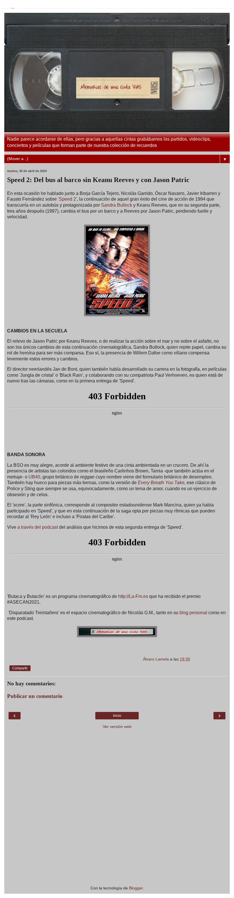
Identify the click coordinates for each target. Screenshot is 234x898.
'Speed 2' (67, 199)
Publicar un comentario (34, 696)
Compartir (20, 668)
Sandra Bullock (116, 205)
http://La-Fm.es (133, 596)
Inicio (117, 716)
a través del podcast (37, 527)
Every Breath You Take (161, 482)
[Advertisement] (117, 848)
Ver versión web (117, 726)
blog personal (193, 612)
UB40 (34, 476)
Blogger (136, 888)
